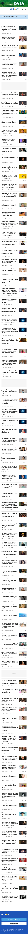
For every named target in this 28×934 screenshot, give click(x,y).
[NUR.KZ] (14, 9)
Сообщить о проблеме (14, 919)
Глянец (21, 13)
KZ (23, 9)
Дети (9, 13)
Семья (3, 13)
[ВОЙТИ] (25, 9)
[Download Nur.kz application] (14, 3)
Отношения (15, 13)
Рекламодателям (14, 923)
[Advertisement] (14, 86)
